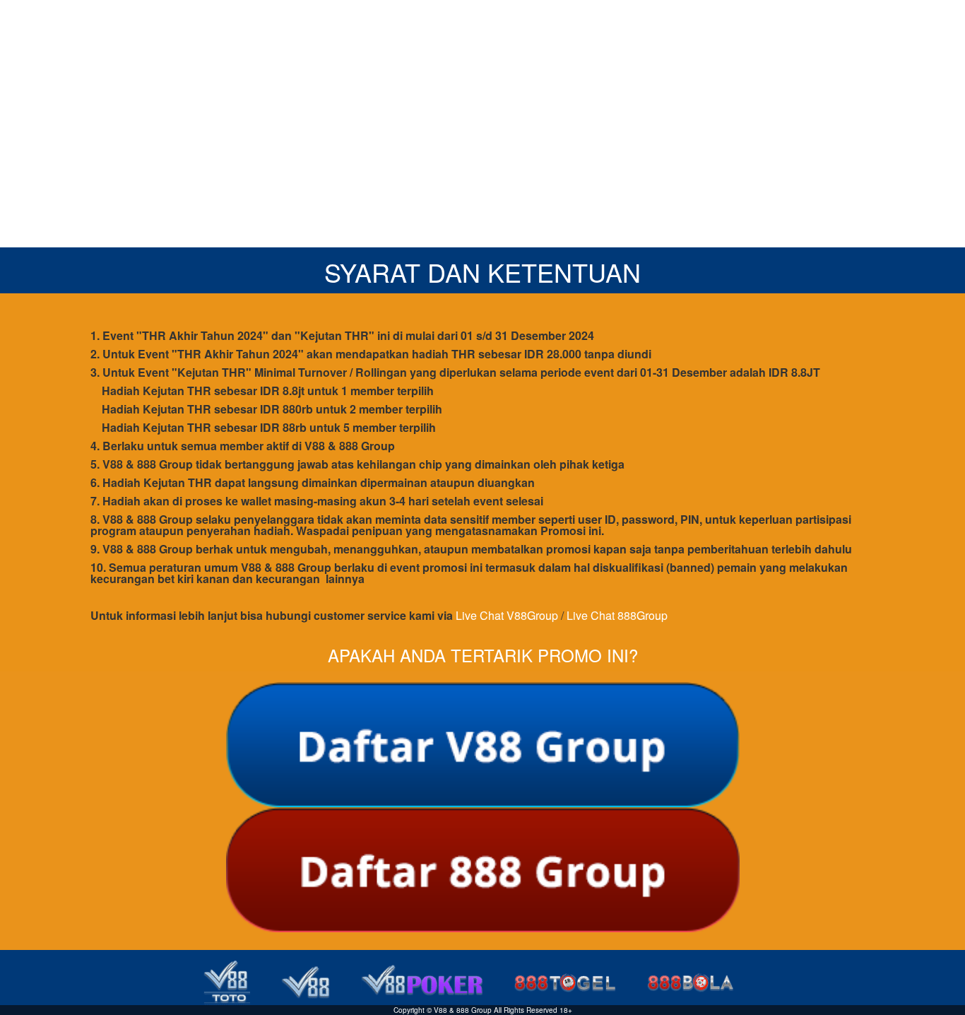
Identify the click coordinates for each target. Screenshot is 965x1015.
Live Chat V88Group (507, 615)
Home (678, 21)
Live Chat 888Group (617, 615)
